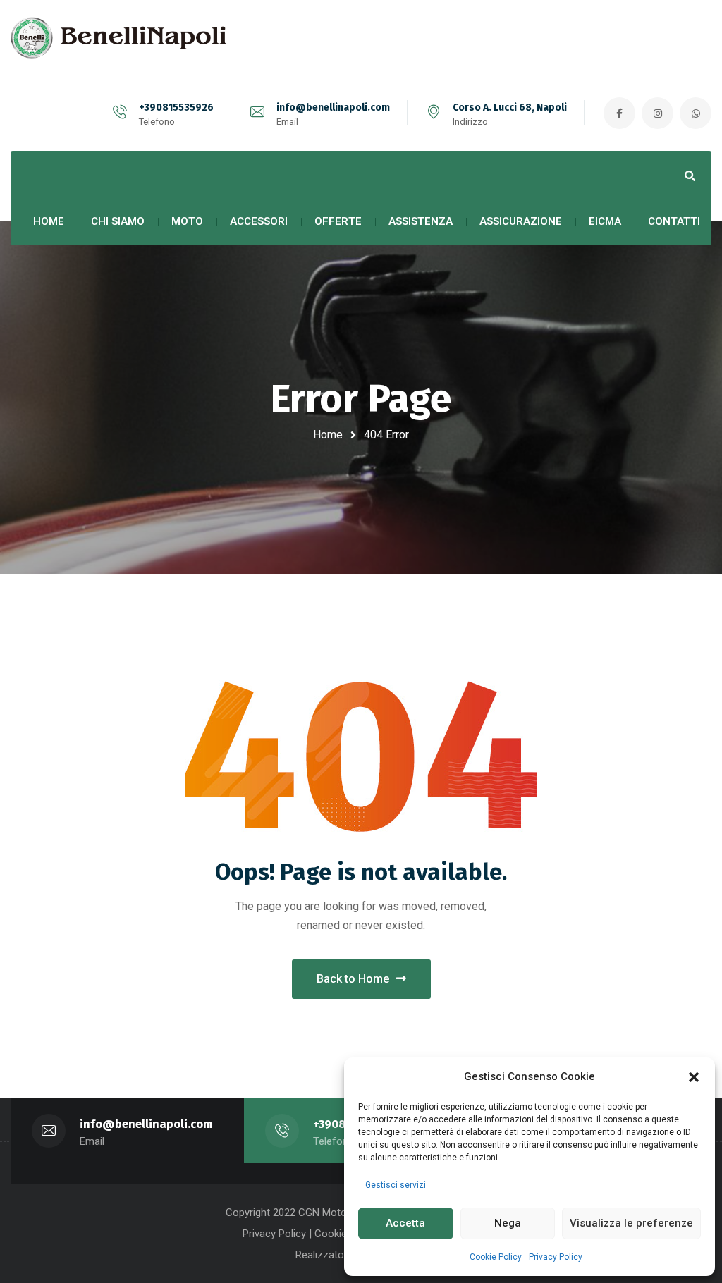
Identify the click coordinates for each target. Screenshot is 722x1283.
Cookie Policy (496, 1257)
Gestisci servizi (395, 1185)
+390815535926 (176, 107)
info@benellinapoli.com (333, 107)
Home (328, 434)
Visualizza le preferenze (631, 1223)
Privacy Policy (555, 1257)
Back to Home (353, 979)
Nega (507, 1223)
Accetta (405, 1223)
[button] (694, 1077)
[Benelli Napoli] (123, 38)
